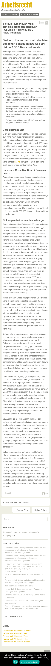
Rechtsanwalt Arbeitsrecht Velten (15, 636)
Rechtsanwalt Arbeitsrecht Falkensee (17, 630)
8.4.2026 (8, 493)
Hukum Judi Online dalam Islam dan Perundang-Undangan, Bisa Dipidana (24, 590)
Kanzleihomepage (29, 14)
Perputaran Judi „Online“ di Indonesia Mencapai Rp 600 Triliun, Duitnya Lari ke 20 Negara (24, 581)
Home (4, 14)
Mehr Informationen (29, 662)
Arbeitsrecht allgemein (28, 532)
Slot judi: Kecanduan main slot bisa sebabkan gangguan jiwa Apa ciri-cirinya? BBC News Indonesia (20, 28)
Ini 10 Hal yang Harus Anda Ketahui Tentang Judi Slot (24, 575)
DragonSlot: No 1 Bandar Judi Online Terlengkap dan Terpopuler (24, 601)
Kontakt (14, 14)
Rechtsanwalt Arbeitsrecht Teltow (16, 639)
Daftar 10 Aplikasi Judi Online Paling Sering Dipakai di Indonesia (25, 595)
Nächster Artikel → (41, 510)
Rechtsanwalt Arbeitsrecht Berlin (15, 633)
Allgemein (7, 532)
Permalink (41, 22)
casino (17, 161)
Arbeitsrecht (16, 5)
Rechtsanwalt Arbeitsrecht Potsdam (16, 641)
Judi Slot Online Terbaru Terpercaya (19, 585)
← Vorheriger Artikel (21, 510)
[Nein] (47, 658)
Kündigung (7, 535)
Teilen (46, 493)
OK (15, 662)
